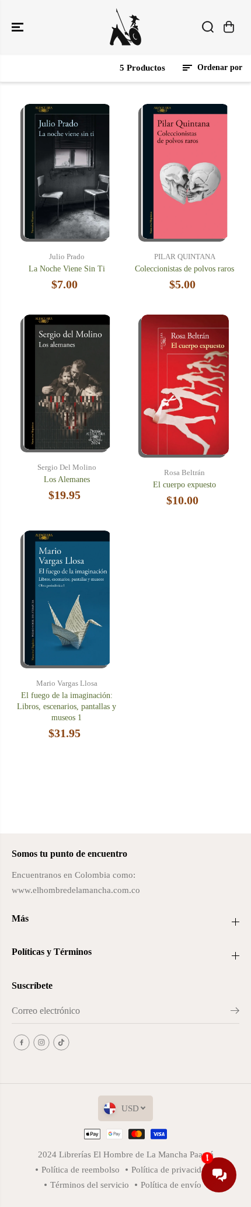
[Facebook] (22, 1042)
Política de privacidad (170, 1169)
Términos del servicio (89, 1184)
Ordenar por (218, 67)
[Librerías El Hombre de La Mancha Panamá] (125, 26)
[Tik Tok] (61, 1042)
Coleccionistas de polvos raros (184, 268)
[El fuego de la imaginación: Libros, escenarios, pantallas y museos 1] (67, 598)
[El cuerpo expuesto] (185, 385)
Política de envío (171, 1184)
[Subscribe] (235, 1012)
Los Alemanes (67, 479)
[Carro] (228, 26)
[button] (19, 26)
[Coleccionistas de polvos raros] (185, 171)
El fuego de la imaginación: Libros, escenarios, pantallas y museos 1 (66, 706)
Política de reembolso (80, 1169)
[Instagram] (41, 1042)
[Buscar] (207, 26)
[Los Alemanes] (67, 382)
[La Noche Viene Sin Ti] (67, 171)
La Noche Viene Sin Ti (67, 268)
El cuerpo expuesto (184, 484)
